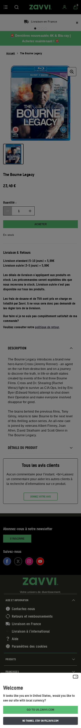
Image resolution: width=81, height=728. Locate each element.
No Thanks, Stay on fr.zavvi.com (40, 720)
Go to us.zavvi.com (40, 709)
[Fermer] (75, 676)
